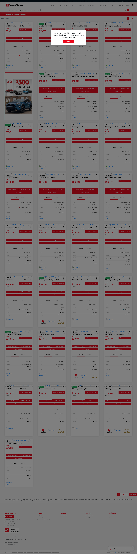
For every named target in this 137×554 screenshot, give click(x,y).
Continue (68, 41)
